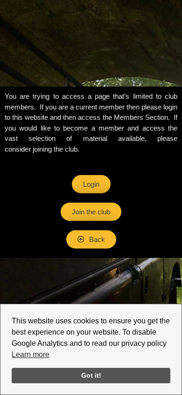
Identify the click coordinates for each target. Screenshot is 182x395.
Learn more (30, 354)
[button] (91, 239)
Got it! (91, 375)
